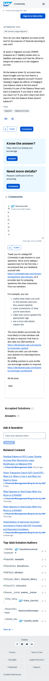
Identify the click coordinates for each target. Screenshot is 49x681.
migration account (22, 111)
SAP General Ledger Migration (15, 31)
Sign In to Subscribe (32, 16)
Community (19, 4)
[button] (5, 129)
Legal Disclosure (36, 660)
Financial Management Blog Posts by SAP (25, 483)
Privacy (12, 652)
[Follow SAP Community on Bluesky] (22, 644)
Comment (27, 129)
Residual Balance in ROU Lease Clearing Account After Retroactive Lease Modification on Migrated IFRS (22, 460)
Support (36, 667)
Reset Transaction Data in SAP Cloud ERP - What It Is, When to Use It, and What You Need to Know (24, 476)
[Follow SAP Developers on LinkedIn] (32, 644)
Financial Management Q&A (16, 11)
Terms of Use (36, 652)
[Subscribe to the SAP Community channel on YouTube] (27, 644)
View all (7, 629)
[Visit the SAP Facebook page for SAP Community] (17, 644)
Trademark (12, 667)
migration (8, 111)
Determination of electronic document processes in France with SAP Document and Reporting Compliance (22, 526)
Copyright (12, 660)
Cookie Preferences (12, 674)
